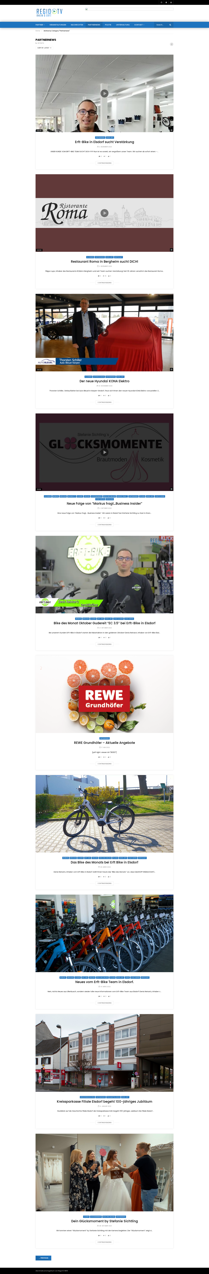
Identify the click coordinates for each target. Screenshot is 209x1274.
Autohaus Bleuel (98, 377)
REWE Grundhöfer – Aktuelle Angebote (104, 743)
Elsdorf (80, 496)
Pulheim (142, 496)
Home (38, 31)
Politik (108, 25)
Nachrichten (77, 25)
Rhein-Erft (109, 137)
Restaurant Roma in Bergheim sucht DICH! (104, 261)
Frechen (87, 496)
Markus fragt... (122, 496)
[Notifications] (166, 2)
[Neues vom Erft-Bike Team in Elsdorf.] (104, 933)
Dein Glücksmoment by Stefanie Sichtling (104, 1221)
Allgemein (90, 257)
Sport (127, 977)
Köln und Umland (109, 496)
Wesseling (109, 499)
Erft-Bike (100, 619)
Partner (39, 25)
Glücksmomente (96, 496)
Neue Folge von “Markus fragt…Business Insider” (104, 503)
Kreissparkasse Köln (87, 1097)
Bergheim (63, 496)
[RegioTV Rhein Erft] (49, 13)
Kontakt (138, 25)
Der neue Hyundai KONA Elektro (104, 381)
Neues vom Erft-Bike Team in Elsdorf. (104, 982)
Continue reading (105, 163)
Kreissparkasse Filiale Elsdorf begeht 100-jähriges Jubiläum (104, 1101)
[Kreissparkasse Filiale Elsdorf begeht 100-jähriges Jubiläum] (104, 1053)
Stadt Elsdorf (159, 496)
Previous (43, 1258)
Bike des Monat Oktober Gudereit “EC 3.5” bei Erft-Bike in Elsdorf (104, 623)
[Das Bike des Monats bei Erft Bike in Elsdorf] (104, 814)
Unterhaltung (123, 25)
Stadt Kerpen (100, 499)
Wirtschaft (118, 257)
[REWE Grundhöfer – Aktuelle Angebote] (104, 694)
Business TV (72, 496)
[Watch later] (161, 2)
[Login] (171, 2)
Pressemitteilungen (113, 1097)
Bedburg (55, 496)
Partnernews (94, 25)
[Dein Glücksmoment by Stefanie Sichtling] (104, 1172)
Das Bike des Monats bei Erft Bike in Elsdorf (104, 862)
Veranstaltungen (57, 25)
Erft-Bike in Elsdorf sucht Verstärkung (104, 142)
